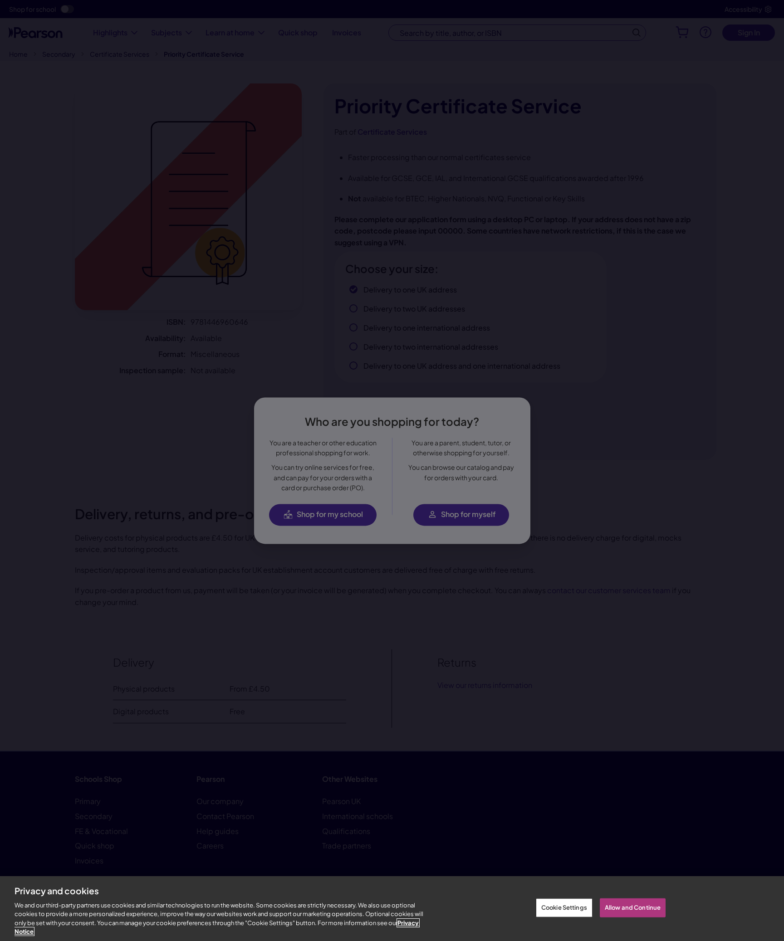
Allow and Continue (633, 907)
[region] (392, 908)
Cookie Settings (564, 907)
